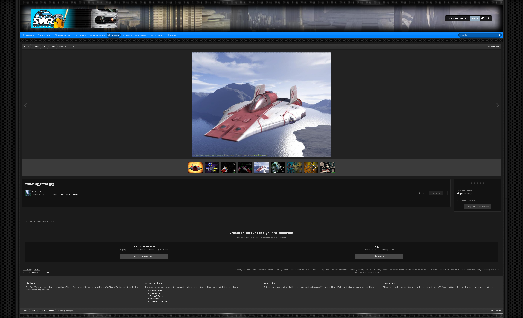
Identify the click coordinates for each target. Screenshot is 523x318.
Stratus (38, 191)
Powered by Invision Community (367, 272)
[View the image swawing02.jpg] (228, 167)
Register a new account (144, 256)
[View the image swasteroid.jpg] (327, 167)
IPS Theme (27, 270)
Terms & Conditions (158, 296)
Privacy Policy (37, 272)
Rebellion (45, 35)
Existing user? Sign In (457, 18)
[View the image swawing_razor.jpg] (261, 167)
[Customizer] (483, 18)
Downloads (98, 35)
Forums (82, 35)
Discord (29, 35)
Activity (158, 35)
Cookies (48, 272)
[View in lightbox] (261, 104)
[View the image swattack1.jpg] (278, 167)
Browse (142, 35)
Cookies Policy (156, 293)
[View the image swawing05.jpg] (195, 167)
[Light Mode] (489, 18)
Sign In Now (379, 256)
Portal (173, 35)
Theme (26, 272)
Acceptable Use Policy (159, 301)
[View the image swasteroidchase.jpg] (294, 167)
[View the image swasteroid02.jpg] (311, 167)
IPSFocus (37, 270)
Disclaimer (154, 298)
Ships (460, 193)
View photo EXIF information (477, 206)
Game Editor (64, 35)
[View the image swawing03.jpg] (212, 167)
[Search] (499, 35)
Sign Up (474, 18)
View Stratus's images (69, 194)
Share (423, 193)
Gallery (115, 35)
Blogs (128, 35)
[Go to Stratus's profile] (28, 193)
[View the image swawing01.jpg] (245, 167)
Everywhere (488, 35)
